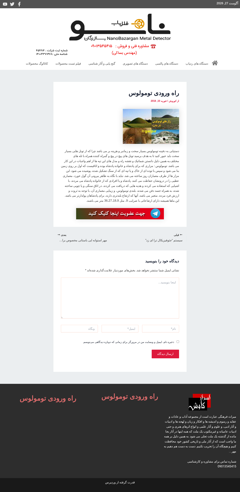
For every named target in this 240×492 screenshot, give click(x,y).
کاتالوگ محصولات (37, 63)
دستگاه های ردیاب (197, 63)
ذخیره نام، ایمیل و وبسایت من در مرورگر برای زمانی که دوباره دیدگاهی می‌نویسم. (128, 341)
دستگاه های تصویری (135, 63)
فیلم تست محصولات (68, 63)
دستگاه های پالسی (166, 63)
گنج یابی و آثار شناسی (101, 63)
